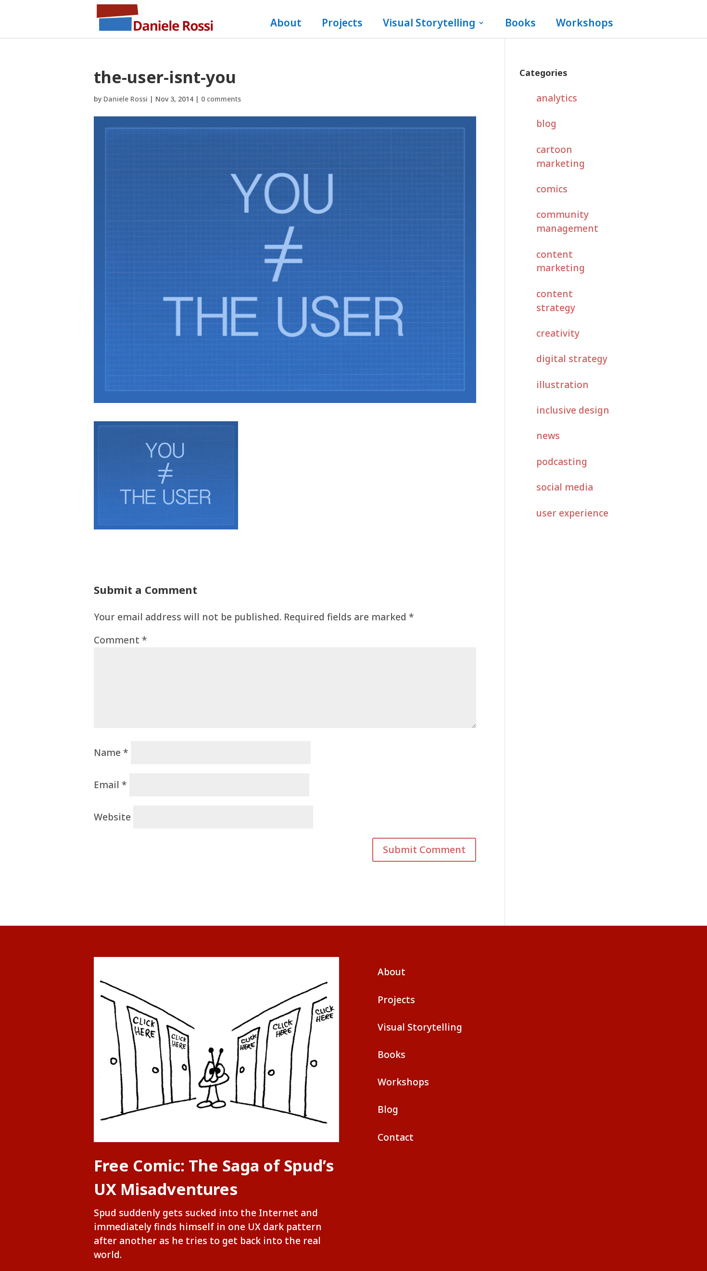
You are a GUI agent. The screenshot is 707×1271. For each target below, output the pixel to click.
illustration (562, 384)
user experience (572, 512)
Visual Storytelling (429, 24)
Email (110, 784)
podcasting (561, 461)
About (286, 24)
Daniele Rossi (125, 98)
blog (546, 123)
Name (111, 752)
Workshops (584, 24)
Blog (388, 1109)
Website (112, 816)
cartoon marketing (560, 156)
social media (564, 486)
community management (567, 221)
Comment (120, 639)
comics (552, 188)
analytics (556, 97)
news (548, 435)
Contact (396, 1137)
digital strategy (571, 358)
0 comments (221, 98)
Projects (342, 24)
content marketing (560, 261)
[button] (424, 850)
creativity (558, 333)
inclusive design (572, 409)
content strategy (555, 300)
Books (520, 24)
